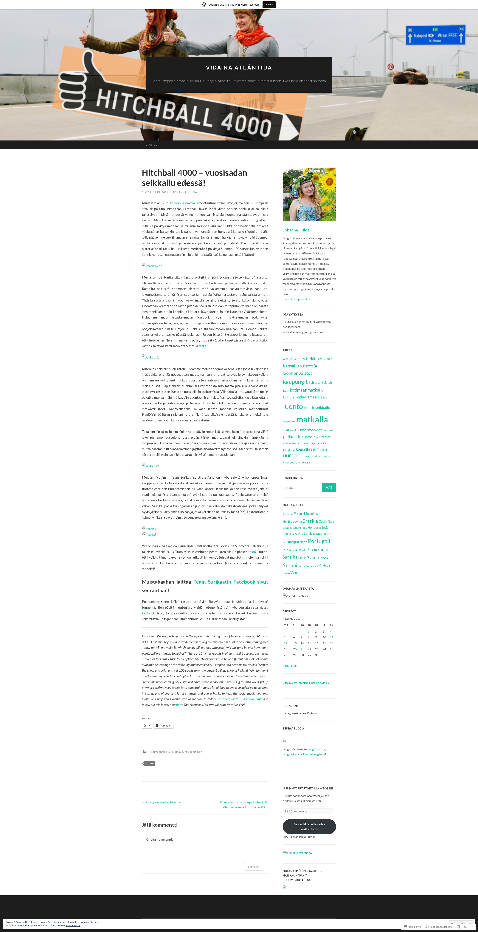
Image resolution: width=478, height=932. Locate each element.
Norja (303, 542)
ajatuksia (289, 359)
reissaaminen (193, 751)
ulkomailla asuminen (310, 449)
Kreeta (287, 533)
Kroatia (297, 533)
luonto (293, 406)
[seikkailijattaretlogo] (297, 852)
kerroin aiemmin (182, 203)
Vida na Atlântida (239, 67)
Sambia (324, 549)
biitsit (302, 358)
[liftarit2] (149, 534)
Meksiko (327, 533)
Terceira (310, 566)
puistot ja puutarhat (316, 437)
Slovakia (313, 557)
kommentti (254, 866)
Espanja (287, 527)
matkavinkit (291, 430)
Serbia (303, 557)
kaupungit (295, 381)
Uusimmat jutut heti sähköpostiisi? (309, 788)
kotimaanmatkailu (161, 751)
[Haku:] (309, 487)
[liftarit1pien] (152, 266)
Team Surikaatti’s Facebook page (240, 699)
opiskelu (329, 430)
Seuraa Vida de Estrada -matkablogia (309, 826)
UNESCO (291, 455)
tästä (252, 552)
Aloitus (269, 4)
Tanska (301, 566)
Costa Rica (326, 521)
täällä (202, 346)
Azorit (299, 513)
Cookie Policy (73, 925)
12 (285, 643)
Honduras (315, 527)
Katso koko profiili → (296, 299)
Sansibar (291, 556)
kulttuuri (289, 397)
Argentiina (288, 514)
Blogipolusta (291, 754)
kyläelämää (307, 397)
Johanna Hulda (185, 192)
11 (331, 637)
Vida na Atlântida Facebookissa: (306, 683)
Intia (325, 527)
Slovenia (323, 557)
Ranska (294, 550)
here (179, 705)
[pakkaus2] (150, 466)
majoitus (289, 421)
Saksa (312, 550)
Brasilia (310, 521)
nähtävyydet (311, 429)
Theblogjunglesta (313, 754)
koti (285, 390)
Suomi (149, 763)
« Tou (286, 665)
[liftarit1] (149, 529)
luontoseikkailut (318, 407)
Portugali (319, 541)
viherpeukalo (291, 462)
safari (287, 449)
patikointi (291, 436)
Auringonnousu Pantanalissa (161, 802)
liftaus (179, 751)
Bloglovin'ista (316, 749)
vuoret (306, 462)
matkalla (312, 419)
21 (302, 649)
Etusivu (151, 144)
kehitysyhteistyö (320, 382)
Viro (293, 573)
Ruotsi (303, 550)
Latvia (308, 533)
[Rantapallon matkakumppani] (284, 887)
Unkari (286, 572)
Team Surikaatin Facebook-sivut (230, 582)
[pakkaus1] (150, 357)
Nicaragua (291, 542)
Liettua (317, 533)
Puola (287, 550)
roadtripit (310, 443)
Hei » (294, 665)
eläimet (316, 358)
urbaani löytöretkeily (315, 456)
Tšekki (323, 565)
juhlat (328, 359)
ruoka (322, 443)
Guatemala (300, 527)
